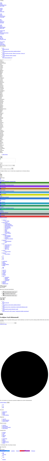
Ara (13, 165)
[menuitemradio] (9, 292)
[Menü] (1, 157)
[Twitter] (3, 257)
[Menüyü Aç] (1, 164)
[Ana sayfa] (3, 268)
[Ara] (1, 167)
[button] (1, 175)
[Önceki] (1, 299)
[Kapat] (1, 176)
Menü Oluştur (5, 154)
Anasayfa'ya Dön (3, 324)
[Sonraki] (3, 299)
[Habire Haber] (8, 162)
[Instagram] (3, 259)
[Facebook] (3, 256)
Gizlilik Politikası (3, 402)
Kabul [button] (8, 402)
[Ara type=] (12, 169)
